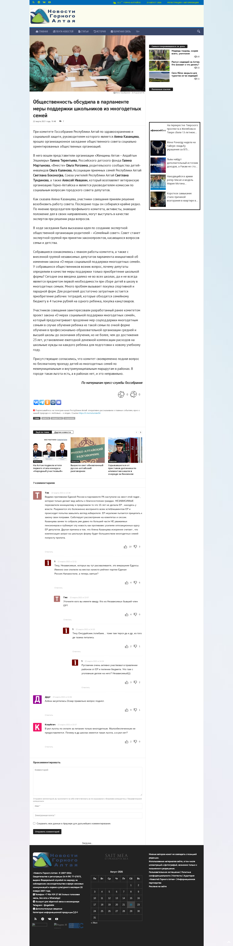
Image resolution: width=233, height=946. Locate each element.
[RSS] (34, 2)
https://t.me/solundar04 (89, 413)
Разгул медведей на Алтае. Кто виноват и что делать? (186, 63)
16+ (138, 31)
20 (116, 904)
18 (102, 904)
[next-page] (140, 432)
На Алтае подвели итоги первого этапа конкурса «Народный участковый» (48, 468)
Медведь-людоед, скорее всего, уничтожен (185, 52)
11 (102, 898)
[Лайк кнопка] (121, 394)
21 (123, 904)
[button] (198, 31)
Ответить (49, 552)
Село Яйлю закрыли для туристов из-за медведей (185, 74)
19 (109, 904)
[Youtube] (49, 2)
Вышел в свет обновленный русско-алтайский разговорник (87, 468)
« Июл (94, 922)
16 (138, 898)
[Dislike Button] (133, 394)
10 (94, 898)
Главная (43, 31)
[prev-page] (136, 432)
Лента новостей (64, 31)
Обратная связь (122, 31)
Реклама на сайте (158, 886)
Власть (46, 418)
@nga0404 (49, 905)
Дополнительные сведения (49, 908)
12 (109, 898)
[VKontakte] (44, 2)
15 (131, 898)
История (101, 31)
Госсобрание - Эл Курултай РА (132, 93)
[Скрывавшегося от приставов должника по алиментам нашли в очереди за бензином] (125, 450)
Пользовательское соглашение (164, 872)
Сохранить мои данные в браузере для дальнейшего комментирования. (74, 823)
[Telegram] (39, 2)
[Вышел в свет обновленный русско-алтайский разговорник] (88, 450)
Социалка (69, 418)
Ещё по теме (42, 432)
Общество (57, 418)
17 (94, 904)
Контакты (177, 875)
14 (123, 898)
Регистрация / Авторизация (183, 2)
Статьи (84, 31)
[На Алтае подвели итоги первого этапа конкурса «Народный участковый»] (50, 450)
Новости (37, 461)
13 (116, 898)
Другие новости (62, 432)
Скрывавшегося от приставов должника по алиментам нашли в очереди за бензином (122, 469)
